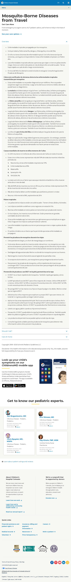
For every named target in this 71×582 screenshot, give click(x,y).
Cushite (66, 576)
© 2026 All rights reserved (10, 565)
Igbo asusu (11, 579)
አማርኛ (31, 576)
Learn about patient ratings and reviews (18, 461)
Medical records (7, 532)
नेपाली (51, 576)
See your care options (10, 34)
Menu (4, 8)
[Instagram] (67, 562)
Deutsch (41, 576)
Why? (18, 427)
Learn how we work (13, 500)
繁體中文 (21, 576)
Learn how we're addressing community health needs (14, 506)
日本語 (61, 576)
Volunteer (5, 535)
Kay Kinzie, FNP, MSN (49, 440)
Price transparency (29, 535)
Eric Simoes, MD (47, 417)
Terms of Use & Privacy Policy (10, 562)
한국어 (16, 576)
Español (4, 576)
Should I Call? (7, 331)
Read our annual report (14, 512)
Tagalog (56, 576)
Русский (26, 576)
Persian (5, 579)
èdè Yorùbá (18, 579)
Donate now (50, 498)
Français (46, 576)
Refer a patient (48, 532)
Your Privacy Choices (11, 568)
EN (59, 3)
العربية (35, 576)
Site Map (22, 562)
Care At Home (7, 337)
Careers (45, 524)
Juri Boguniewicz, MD (16, 416)
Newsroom (26, 532)
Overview (5, 41)
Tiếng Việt (10, 576)
